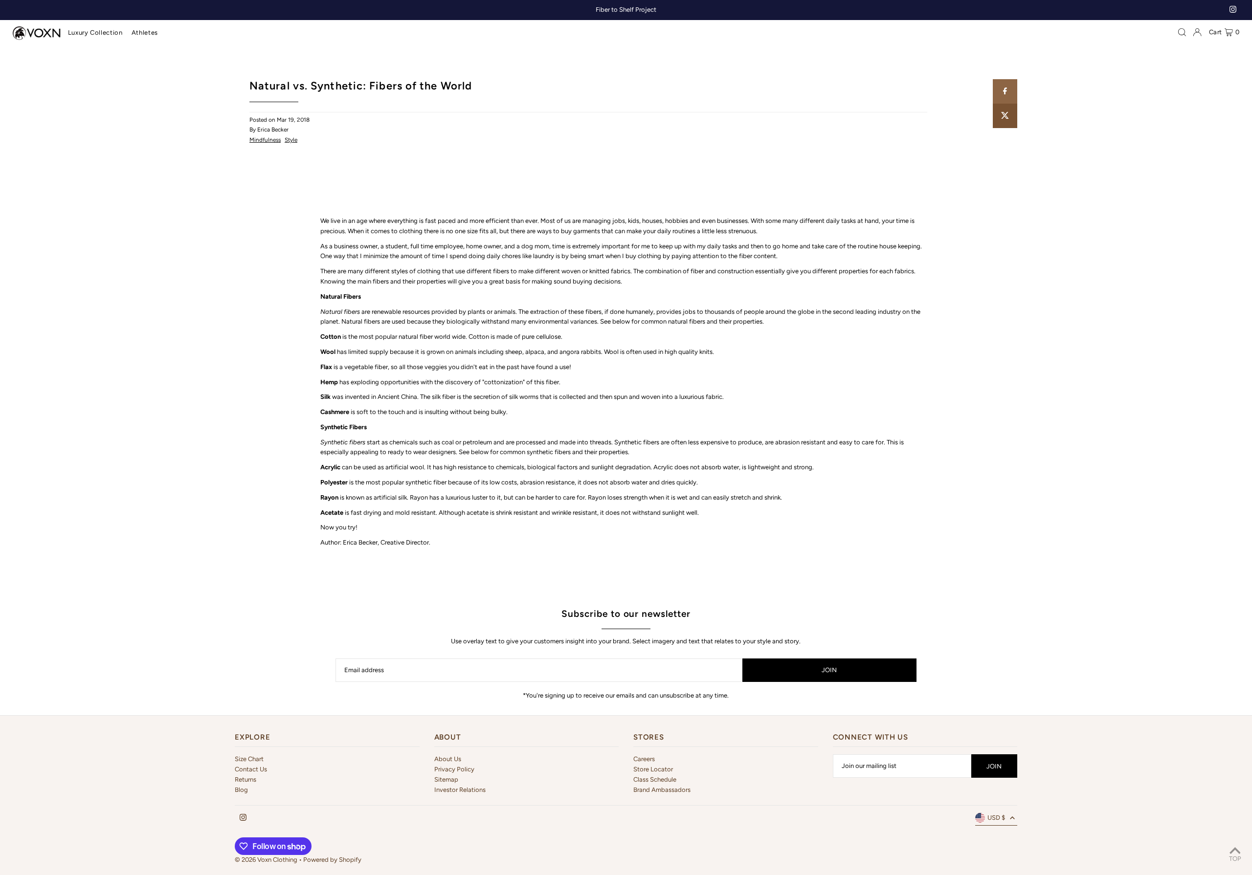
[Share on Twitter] (1005, 116)
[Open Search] (1182, 32)
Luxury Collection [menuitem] (95, 32)
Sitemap (446, 779)
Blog (241, 789)
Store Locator (653, 769)
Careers (644, 759)
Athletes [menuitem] (145, 32)
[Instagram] (1233, 10)
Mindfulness (265, 139)
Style (291, 139)
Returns (245, 779)
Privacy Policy (454, 769)
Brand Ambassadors (662, 789)
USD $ (996, 817)
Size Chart (249, 759)
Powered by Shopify (332, 859)
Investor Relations (460, 789)
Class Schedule (654, 779)
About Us (447, 759)
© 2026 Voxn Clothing (266, 859)
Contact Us (251, 769)
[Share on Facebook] (1005, 91)
